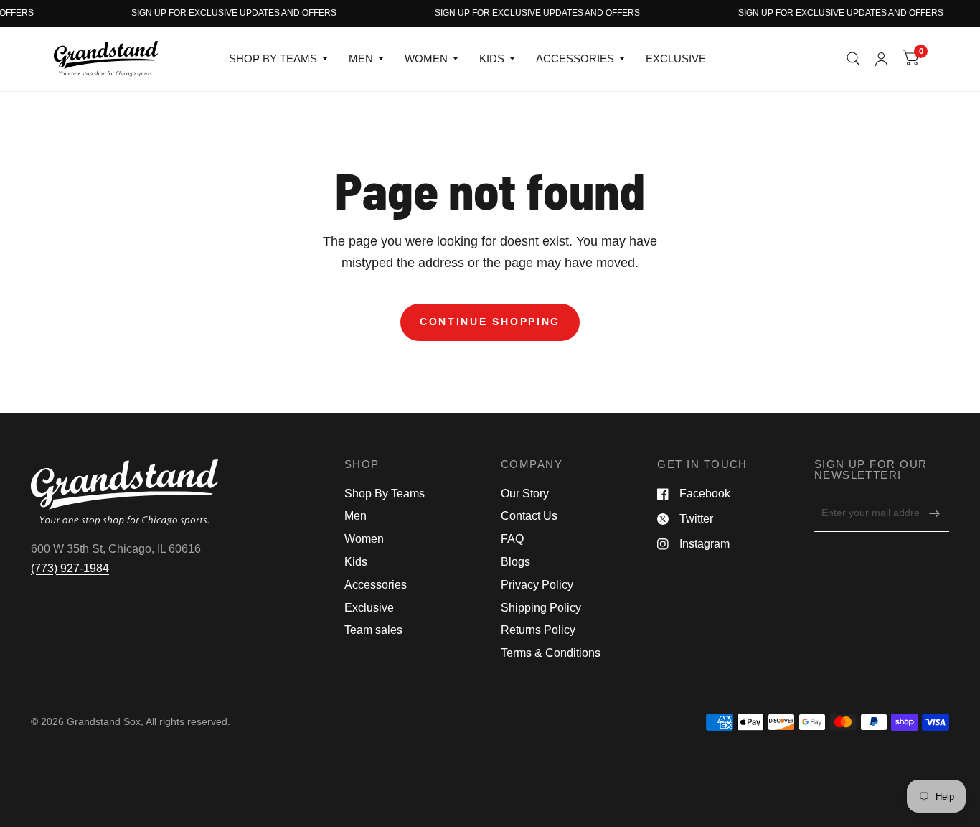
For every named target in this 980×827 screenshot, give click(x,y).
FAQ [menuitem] (512, 539)
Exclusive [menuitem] (369, 608)
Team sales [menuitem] (373, 630)
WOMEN (426, 58)
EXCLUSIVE (676, 58)
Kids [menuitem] (355, 562)
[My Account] (881, 59)
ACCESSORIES (575, 58)
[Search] (853, 59)
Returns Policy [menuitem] (538, 630)
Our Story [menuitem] (525, 493)
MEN (361, 58)
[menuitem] (278, 58)
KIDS (491, 58)
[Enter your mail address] (934, 513)
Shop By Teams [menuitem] (384, 493)
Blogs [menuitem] (515, 562)
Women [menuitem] (364, 539)
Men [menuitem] (355, 516)
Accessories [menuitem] (375, 585)
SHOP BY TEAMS (273, 58)
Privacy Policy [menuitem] (537, 585)
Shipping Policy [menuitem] (541, 608)
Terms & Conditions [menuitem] (550, 653)
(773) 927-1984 (70, 568)
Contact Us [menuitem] (529, 516)
